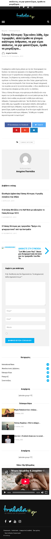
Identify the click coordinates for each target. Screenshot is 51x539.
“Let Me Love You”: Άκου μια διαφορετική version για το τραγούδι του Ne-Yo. (30, 255)
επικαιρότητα (14, 31)
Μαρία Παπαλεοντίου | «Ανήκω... (26, 410)
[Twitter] (10, 521)
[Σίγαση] (42, 492)
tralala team (15, 530)
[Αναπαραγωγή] (5, 492)
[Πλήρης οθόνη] (46, 492)
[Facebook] (5, 521)
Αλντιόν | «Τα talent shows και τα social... (29, 436)
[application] (25, 481)
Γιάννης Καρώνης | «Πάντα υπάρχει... (27, 423)
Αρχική (4, 31)
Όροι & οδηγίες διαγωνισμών (13, 533)
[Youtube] (28, 7)
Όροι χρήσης (36, 530)
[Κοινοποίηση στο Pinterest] (16, 130)
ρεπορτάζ (5, 377)
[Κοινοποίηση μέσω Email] (34, 130)
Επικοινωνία (7, 530)
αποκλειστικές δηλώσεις (10, 368)
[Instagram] (32, 7)
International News (8, 364)
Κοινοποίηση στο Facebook (18, 125)
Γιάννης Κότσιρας (26, 142)
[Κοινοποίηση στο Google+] (25, 130)
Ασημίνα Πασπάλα (11, 53)
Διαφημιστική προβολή (25, 530)
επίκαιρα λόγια (7, 373)
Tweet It (40, 125)
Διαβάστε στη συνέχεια (29, 248)
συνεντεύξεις (6, 380)
